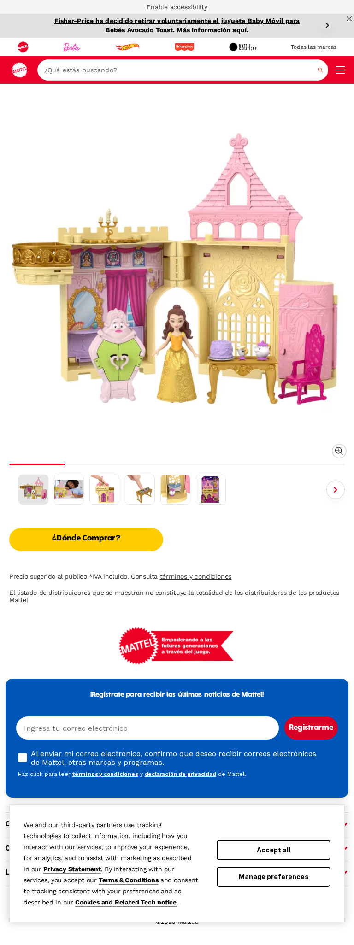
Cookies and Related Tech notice (126, 902)
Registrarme (311, 728)
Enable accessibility (177, 7)
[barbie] (72, 47)
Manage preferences (274, 876)
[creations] (242, 47)
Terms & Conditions (128, 880)
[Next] (327, 25)
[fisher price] (184, 47)
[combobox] (182, 70)
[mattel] (23, 47)
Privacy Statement (72, 869)
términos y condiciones (196, 576)
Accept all (273, 850)
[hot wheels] (127, 47)
